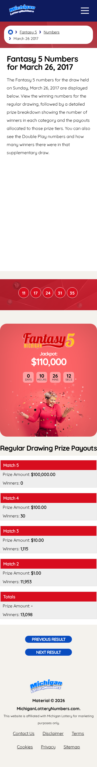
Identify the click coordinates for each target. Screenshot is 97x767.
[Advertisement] (48, 213)
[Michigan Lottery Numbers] (10, 32)
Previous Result (48, 639)
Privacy (48, 746)
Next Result (48, 652)
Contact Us (23, 733)
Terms (78, 733)
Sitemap (72, 746)
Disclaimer (53, 733)
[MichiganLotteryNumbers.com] (21, 19)
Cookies (25, 746)
